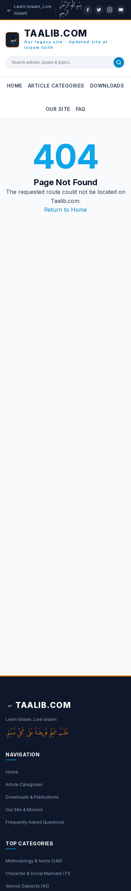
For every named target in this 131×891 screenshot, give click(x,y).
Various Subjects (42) (27, 886)
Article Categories (56, 86)
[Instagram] (109, 9)
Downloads (107, 86)
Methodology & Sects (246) (34, 860)
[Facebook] (87, 9)
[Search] (119, 62)
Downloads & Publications (32, 797)
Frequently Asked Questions (35, 822)
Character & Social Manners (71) (38, 873)
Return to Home (65, 209)
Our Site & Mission (24, 809)
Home (14, 86)
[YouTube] (120, 9)
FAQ (81, 109)
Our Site (58, 109)
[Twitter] (98, 9)
